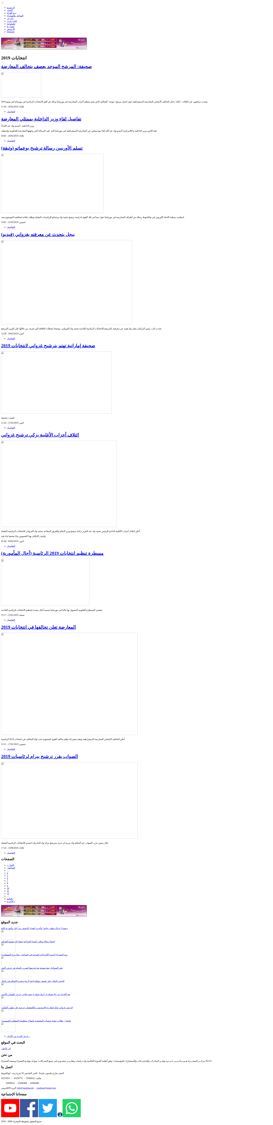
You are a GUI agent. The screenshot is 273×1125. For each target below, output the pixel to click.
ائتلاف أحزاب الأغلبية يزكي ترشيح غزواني (40, 434)
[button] (3, 2)
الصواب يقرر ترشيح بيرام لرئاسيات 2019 (39, 756)
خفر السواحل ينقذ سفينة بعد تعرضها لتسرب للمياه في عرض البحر (32, 968)
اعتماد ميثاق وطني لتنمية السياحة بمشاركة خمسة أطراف (28, 941)
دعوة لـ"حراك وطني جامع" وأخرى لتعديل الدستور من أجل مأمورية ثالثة (34, 928)
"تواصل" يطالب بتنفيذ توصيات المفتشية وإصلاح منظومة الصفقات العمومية (36, 1021)
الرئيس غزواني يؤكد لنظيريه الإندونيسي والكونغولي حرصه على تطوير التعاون (37, 1007)
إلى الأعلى (6, 1048)
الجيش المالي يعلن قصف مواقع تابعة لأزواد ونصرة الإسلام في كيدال (32, 981)
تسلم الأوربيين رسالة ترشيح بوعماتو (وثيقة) (42, 147)
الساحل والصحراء (15, 15)
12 (8, 893)
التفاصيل (11, 111)
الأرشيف (11, 29)
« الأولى (10, 865)
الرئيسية (11, 7)
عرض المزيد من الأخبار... (18, 1036)
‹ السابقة (11, 868)
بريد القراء (11, 13)
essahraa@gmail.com (46, 1088)
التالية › (10, 899)
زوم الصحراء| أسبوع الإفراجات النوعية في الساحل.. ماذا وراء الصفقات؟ (34, 955)
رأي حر (10, 18)
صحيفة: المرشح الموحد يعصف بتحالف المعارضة (46, 66)
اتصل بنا (10, 26)
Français (10, 32)
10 (8, 888)
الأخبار (10, 10)
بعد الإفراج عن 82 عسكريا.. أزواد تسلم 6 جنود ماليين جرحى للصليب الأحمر (35, 994)
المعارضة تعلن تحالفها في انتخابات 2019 (38, 627)
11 (8, 891)
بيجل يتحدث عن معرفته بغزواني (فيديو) (38, 234)
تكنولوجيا (11, 24)
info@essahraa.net (25, 1088)
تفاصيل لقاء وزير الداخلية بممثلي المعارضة (41, 118)
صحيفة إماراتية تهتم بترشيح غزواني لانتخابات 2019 (48, 345)
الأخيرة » (11, 901)
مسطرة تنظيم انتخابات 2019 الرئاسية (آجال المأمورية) (52, 553)
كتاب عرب (12, 21)
